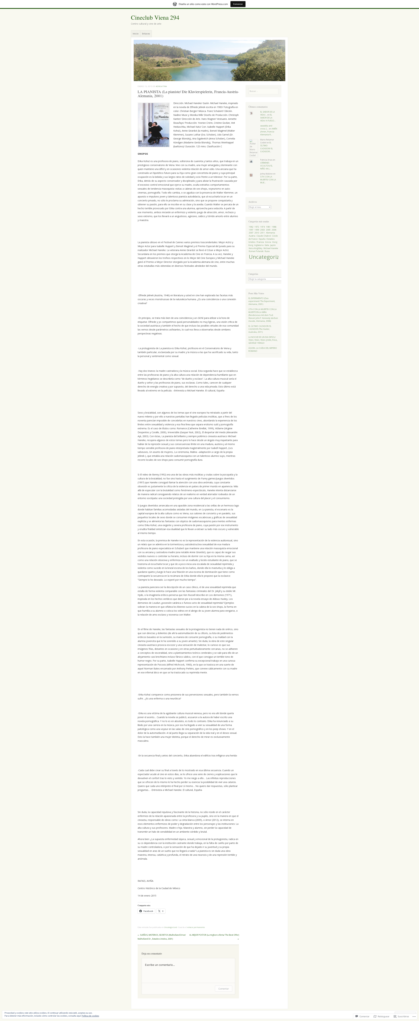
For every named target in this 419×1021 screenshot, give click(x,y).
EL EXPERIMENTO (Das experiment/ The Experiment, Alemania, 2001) (261, 301)
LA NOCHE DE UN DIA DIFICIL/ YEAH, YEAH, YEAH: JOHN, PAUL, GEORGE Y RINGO (263, 340)
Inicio (135, 33)
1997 (251, 229)
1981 (268, 226)
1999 (257, 229)
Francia (260, 242)
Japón (273, 245)
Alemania (270, 232)
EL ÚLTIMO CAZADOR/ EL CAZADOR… (266, 147)
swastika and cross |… (266, 127)
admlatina (161, 86)
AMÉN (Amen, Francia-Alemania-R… (268, 131)
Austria (252, 235)
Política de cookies (90, 1015)
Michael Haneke (271, 248)
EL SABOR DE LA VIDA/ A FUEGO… (268, 117)
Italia (267, 245)
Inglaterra (259, 245)
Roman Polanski (256, 251)
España (262, 239)
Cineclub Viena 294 (155, 17)
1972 (257, 226)
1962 (251, 226)
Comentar (223, 988)
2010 (257, 232)
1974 (262, 226)
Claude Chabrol (263, 235)
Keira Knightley (255, 248)
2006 (274, 229)
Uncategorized (170, 927)
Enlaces (146, 33)
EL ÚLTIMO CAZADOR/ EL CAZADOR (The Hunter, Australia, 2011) (259, 329)
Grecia (268, 242)
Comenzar (238, 4)
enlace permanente (196, 927)
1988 (274, 226)
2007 (251, 232)
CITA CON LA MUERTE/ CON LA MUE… (268, 179)
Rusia (267, 251)
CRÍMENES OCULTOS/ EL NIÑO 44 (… (266, 165)
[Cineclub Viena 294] (209, 60)
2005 (268, 229)
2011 (262, 232)
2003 (262, 229)
